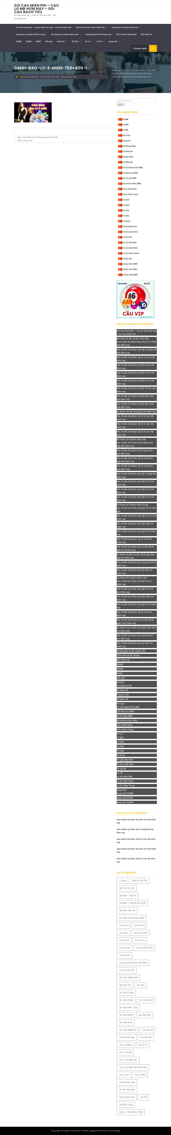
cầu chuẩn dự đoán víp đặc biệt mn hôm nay (135, 598)
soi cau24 (124, 940)
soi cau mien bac (144, 948)
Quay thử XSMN (130, 274)
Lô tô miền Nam (130, 248)
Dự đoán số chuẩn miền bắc (125, 27)
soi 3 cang (140, 925)
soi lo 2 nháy (125, 1045)
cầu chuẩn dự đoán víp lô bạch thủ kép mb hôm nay (135, 444)
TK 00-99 (127, 237)
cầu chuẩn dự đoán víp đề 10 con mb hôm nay (136, 390)
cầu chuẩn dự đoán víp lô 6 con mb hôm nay (135, 425)
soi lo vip (124, 1075)
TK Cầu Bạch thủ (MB (128, 707)
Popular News (140, 48)
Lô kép (126, 210)
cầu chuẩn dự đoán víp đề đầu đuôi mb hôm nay (135, 405)
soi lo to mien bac (128, 1060)
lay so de (124, 925)
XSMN (28, 41)
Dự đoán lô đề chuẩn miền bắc (90, 27)
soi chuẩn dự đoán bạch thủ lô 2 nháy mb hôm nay (136, 343)
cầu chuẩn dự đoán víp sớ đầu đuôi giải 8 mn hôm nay (135, 621)
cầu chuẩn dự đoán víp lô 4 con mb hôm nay (135, 418)
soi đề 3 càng (126, 1104)
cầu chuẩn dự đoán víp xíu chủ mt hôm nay (134, 572)
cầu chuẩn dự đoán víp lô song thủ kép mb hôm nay (135, 460)
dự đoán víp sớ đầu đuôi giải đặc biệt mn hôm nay (136, 629)
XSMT (38, 41)
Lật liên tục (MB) (130, 173)
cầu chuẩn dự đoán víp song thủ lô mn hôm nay (135, 637)
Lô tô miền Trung (131, 253)
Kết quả (49, 41)
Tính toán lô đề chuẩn (126, 34)
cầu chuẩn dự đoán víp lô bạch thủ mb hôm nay (135, 452)
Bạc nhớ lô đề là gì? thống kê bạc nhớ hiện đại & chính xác (38, 139)
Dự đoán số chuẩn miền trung (30, 34)
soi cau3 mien (141, 933)
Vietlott (61, 41)
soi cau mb (124, 948)
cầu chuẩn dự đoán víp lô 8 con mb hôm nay (135, 433)
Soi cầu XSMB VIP (128, 1030)
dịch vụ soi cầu (126, 888)
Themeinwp (114, 1130)
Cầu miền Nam (130, 189)
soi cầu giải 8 (146, 1000)
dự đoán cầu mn (127, 910)
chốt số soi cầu (139, 880)
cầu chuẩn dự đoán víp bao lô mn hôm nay (134, 583)
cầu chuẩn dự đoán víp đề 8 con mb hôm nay (135, 382)
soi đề (144, 1097)
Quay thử (113, 41)
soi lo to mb (125, 1052)
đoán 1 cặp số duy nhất (131, 1112)
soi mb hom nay (127, 1082)
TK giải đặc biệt (130, 226)
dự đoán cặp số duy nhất (131, 918)
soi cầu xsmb (126, 1022)
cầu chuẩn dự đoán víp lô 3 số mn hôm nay (134, 614)
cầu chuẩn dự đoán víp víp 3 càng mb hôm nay (136, 475)
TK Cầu (75, 41)
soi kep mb (146, 1037)
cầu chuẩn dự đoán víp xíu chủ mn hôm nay (135, 645)
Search (120, 105)
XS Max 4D (128, 151)
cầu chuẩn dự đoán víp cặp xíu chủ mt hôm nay (137, 517)
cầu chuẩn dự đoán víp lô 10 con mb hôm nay (136, 359)
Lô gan (126, 199)
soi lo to (142, 1045)
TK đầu (126, 216)
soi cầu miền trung (128, 1007)
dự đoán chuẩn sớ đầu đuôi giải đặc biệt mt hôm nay (135, 556)
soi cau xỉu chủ (127, 970)
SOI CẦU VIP (125, 985)
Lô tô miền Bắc (130, 242)
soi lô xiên (140, 1075)
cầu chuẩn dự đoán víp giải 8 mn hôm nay (136, 606)
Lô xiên (126, 205)
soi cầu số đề (126, 1015)
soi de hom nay (127, 1037)
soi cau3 (123, 933)
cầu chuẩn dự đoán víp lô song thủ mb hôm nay (135, 467)
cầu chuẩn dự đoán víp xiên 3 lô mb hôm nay (135, 491)
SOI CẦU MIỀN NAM (128, 977)
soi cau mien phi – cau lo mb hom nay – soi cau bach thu (36, 8)
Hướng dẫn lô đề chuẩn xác (98, 34)
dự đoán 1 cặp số (128, 895)
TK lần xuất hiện (130, 232)
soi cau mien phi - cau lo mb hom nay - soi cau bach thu (50, 77)
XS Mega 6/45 (129, 146)
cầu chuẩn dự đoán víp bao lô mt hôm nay (136, 509)
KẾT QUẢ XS (146, 34)
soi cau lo (140, 940)
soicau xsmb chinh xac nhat (133, 963)
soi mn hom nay (127, 1089)
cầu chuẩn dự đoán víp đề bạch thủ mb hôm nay (135, 398)
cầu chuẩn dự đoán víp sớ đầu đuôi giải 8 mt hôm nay (135, 548)
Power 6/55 (128, 157)
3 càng (122, 880)
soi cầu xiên (145, 1015)
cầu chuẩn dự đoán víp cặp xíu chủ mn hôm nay (135, 590)
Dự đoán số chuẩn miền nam (65, 34)
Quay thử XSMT (130, 269)
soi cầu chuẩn (126, 1000)
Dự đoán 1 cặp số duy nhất (132, 903)
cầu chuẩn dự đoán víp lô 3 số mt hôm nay (134, 541)
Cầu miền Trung (130, 194)
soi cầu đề (148, 1030)
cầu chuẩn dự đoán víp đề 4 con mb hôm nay (135, 367)
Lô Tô (99, 41)
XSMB (18, 41)
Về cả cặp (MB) (130, 178)
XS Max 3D (128, 162)
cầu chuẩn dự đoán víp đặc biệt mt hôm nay (135, 525)
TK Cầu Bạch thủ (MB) (133, 167)
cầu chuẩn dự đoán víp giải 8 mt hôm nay (136, 533)
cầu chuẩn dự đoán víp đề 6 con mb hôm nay (135, 374)
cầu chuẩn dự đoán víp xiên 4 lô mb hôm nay (135, 498)
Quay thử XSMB (130, 264)
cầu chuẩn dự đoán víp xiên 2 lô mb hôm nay (135, 483)
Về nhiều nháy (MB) (132, 183)
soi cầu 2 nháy (126, 992)
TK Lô (87, 41)
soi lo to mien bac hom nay (133, 1067)
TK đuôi (126, 221)
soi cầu (140, 985)
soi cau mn (124, 955)
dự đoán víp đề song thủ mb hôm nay (136, 411)
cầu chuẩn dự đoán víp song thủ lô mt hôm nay (136, 564)
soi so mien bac (127, 1097)
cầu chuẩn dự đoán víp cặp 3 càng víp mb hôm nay (136, 351)
